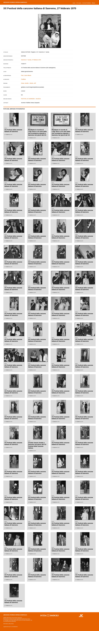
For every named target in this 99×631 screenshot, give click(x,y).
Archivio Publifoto (86, 3)
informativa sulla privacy (8, 623)
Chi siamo (78, 3)
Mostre (93, 3)
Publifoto (23, 79)
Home (74, 3)
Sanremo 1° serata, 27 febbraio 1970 (31, 59)
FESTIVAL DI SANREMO (28, 98)
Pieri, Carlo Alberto (26, 75)
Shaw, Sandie (24, 83)
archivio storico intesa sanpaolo (15, 2)
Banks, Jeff (33, 83)
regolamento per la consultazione (10, 626)
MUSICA (38, 98)
